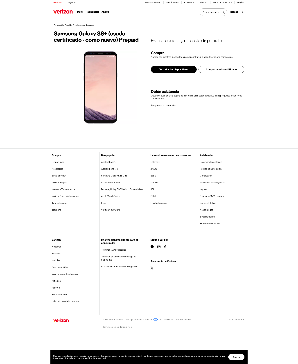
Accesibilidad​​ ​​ (207, 209)
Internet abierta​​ (183, 319)
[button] (174, 69)
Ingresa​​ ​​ (204, 189)
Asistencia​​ (189, 2)
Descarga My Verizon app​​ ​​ (212, 196)
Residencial (58, 25)
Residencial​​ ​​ (92, 11)
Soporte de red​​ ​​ (207, 216)
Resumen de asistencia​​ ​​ (211, 162)
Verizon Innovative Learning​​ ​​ (65, 274)
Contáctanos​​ (172, 2)
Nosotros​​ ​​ (57, 246)
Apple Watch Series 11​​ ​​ (112, 196)
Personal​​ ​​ (57, 2)
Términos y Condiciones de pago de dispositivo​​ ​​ (118, 258)
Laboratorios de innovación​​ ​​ (65, 301)
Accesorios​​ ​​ (57, 168)
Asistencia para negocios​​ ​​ (212, 182)
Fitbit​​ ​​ (153, 196)
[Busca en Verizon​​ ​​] (213, 12)
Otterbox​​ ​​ (155, 162)
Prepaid (68, 25)
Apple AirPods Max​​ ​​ (110, 182)
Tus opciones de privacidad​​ (139, 319)
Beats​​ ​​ (153, 175)
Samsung (90, 25)
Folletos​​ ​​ (56, 287)
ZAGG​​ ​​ (154, 168)
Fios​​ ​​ (103, 203)
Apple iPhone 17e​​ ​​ (109, 168)
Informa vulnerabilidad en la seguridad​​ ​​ (119, 266)
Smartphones (78, 25)
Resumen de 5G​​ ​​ (59, 294)
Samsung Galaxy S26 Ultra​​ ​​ (114, 175)
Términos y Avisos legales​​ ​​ (113, 249)
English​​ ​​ (240, 2)
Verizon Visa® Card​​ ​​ (110, 209)
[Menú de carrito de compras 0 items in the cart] (243, 11)
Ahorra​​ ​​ (105, 11)
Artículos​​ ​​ (56, 280)
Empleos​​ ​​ (56, 253)
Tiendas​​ (204, 2)
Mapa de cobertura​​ (222, 2)
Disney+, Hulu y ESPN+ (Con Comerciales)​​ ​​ (122, 189)
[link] (163, 105)
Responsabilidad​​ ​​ (60, 267)
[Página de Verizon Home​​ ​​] (63, 11)
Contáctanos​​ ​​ (206, 175)
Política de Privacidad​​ (113, 319)
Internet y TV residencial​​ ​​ (64, 189)
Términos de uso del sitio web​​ (117, 327)
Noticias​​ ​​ (56, 260)
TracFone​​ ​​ (56, 209)
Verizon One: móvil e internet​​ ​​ (66, 196)
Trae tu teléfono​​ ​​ (59, 203)
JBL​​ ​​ (153, 189)
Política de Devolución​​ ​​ (211, 168)
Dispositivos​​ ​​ (58, 162)
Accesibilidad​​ (166, 319)
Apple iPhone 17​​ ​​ (109, 162)
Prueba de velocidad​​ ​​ (210, 223)
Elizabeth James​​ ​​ (159, 203)
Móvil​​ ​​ (80, 11)
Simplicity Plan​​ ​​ (59, 175)
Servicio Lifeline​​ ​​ (208, 203)
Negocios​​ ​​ (72, 2)
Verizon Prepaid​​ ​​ (60, 182)
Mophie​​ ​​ (154, 182)
